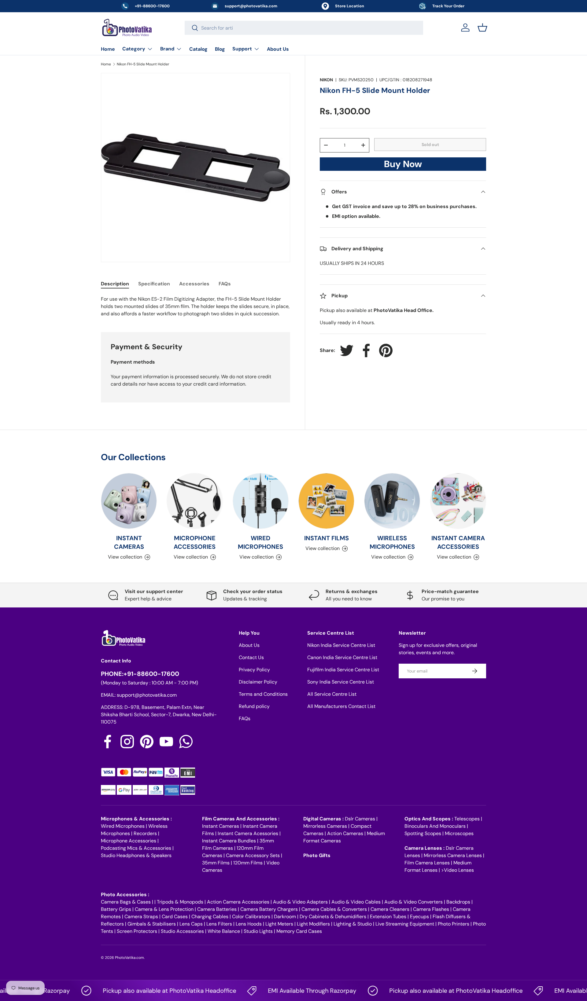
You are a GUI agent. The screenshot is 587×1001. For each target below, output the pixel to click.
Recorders (145, 833)
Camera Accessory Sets (253, 855)
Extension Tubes (388, 916)
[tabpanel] (195, 306)
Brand (167, 49)
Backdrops (458, 902)
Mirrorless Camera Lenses (453, 855)
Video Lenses (459, 870)
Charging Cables (209, 916)
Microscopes (459, 833)
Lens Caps (191, 924)
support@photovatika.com (147, 695)
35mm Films (216, 863)
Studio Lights (258, 931)
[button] (482, 27)
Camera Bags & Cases (126, 902)
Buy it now (403, 166)
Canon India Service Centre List (342, 657)
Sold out (430, 144)
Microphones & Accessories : (136, 819)
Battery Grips (116, 909)
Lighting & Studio (353, 924)
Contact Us (251, 657)
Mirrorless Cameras (325, 826)
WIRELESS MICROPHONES (392, 542)
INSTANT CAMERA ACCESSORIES (458, 542)
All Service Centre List (331, 694)
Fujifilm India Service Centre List (343, 669)
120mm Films (248, 863)
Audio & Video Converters (413, 902)
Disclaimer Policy (258, 682)
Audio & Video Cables (356, 902)
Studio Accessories (182, 931)
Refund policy (254, 706)
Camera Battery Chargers (269, 909)
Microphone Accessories (128, 841)
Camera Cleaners (390, 909)
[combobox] (304, 28)
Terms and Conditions (263, 694)
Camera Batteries (217, 909)
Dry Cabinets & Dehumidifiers (333, 916)
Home (108, 49)
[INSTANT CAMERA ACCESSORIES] (458, 501)
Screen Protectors (137, 931)
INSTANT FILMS (326, 538)
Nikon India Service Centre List (341, 645)
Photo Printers (453, 924)
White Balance (224, 931)
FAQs (244, 718)
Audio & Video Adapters (300, 902)
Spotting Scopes (422, 833)
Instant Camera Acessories (248, 833)
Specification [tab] (154, 283)
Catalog (198, 49)
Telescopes (467, 819)
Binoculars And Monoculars (435, 826)
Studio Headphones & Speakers (136, 855)
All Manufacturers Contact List (341, 706)
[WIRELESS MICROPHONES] (392, 501)
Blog (220, 49)
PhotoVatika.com (129, 957)
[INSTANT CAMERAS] (129, 501)
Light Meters (279, 924)
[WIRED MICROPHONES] (260, 501)
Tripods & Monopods (180, 902)
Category (133, 49)
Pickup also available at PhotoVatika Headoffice (153, 991)
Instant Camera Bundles (229, 841)
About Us (278, 49)
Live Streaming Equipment (404, 924)
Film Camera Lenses (427, 863)
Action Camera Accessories (238, 902)
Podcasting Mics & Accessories (136, 848)
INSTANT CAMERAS (129, 542)
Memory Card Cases (299, 931)
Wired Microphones (123, 826)
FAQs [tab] (225, 283)
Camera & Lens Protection (164, 909)
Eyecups (419, 916)
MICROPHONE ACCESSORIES (195, 542)
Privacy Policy (254, 669)
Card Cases (175, 916)
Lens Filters (219, 924)
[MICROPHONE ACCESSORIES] (194, 501)
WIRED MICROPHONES (260, 542)
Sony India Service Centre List (340, 682)
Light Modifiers (313, 924)
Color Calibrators (251, 916)
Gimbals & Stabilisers (151, 924)
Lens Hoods (249, 924)
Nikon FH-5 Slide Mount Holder (143, 64)
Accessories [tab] (194, 283)
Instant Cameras (220, 826)
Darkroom (285, 916)
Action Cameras (345, 833)
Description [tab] (115, 283)
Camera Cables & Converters (334, 909)
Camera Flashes (431, 909)
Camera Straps (141, 916)
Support (242, 49)
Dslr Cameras (360, 819)
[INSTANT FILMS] (326, 501)
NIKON (326, 79)
